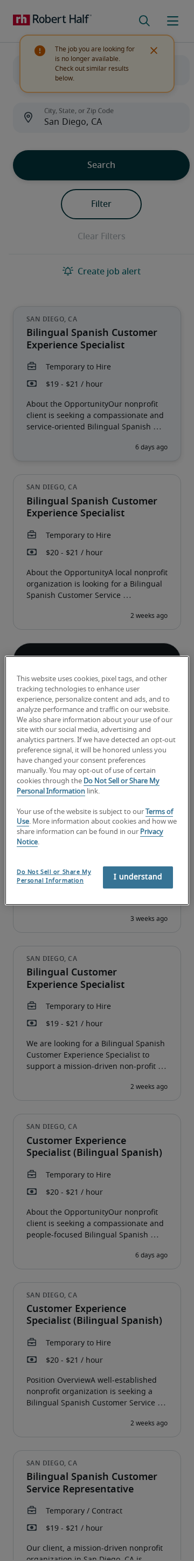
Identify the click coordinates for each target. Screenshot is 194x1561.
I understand (138, 877)
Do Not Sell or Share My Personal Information (54, 876)
